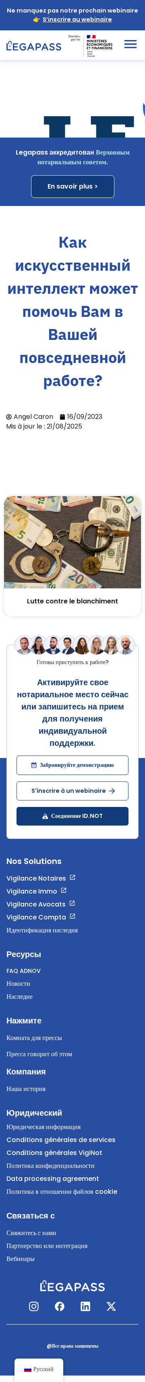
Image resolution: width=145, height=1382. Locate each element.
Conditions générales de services (61, 1139)
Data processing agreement (52, 1178)
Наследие (19, 996)
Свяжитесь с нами (31, 1233)
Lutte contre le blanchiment (72, 601)
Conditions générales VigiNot (54, 1152)
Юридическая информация (43, 1126)
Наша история (26, 1088)
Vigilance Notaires (36, 878)
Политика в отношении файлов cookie (61, 1191)
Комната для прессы (34, 1037)
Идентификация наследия (42, 930)
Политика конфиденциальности (50, 1165)
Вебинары (20, 1258)
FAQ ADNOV (23, 971)
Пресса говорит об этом (39, 1054)
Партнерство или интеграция (46, 1245)
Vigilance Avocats (36, 904)
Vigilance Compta (36, 917)
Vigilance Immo (31, 891)
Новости (18, 983)
